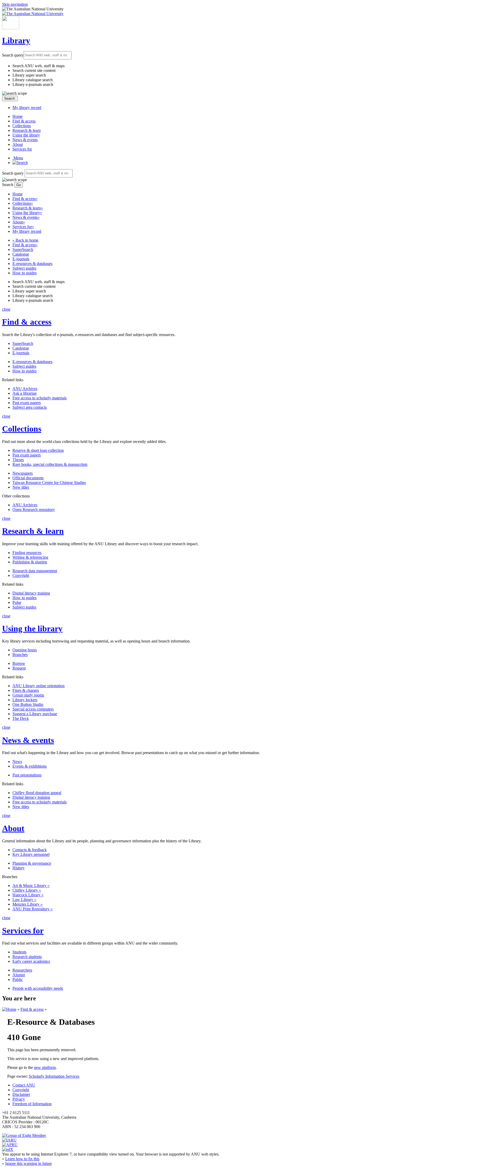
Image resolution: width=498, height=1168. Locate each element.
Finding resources (27, 552)
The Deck (20, 718)
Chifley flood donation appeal (36, 792)
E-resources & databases (32, 263)
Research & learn (26, 130)
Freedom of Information (32, 1104)
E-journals (20, 259)
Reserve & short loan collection (38, 450)
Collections (21, 126)
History (18, 868)
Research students (27, 956)
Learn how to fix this (22, 1159)
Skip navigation (15, 4)
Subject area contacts (29, 407)
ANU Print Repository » (32, 909)
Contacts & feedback (29, 850)
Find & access (24, 121)
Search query (13, 55)
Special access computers (33, 709)
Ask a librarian (24, 393)
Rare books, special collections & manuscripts (49, 464)
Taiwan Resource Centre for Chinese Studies (49, 482)
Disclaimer (21, 1094)
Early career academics (31, 961)
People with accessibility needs (37, 988)
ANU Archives (24, 388)
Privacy (18, 1099)
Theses (18, 459)
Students (19, 952)
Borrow (18, 663)
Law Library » (24, 899)
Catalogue (20, 254)
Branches (20, 654)
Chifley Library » (26, 890)
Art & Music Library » (31, 885)
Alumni (18, 975)
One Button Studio (27, 704)
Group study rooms (28, 695)
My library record (26, 107)
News (17, 761)
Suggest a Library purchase (34, 714)
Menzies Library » (27, 904)
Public (17, 979)
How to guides (24, 273)
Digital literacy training (31, 593)
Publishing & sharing (29, 562)
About (17, 144)
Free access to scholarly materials (39, 398)
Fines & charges (25, 690)
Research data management (34, 571)
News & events (25, 140)
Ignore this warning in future (28, 1163)
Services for (22, 149)
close (6, 309)
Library (16, 40)
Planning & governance (31, 863)
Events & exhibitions (29, 766)
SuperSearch (22, 249)
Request (19, 668)
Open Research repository (33, 509)
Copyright (20, 575)
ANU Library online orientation (38, 686)
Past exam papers (26, 402)
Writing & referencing (30, 557)
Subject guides (24, 268)
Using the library (26, 135)
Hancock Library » (28, 895)
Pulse (16, 602)
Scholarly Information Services (54, 1076)
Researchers (22, 970)
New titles (20, 487)
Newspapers (22, 473)
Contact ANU (23, 1085)
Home (17, 116)
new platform (45, 1067)
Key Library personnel (31, 854)
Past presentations (27, 775)
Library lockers (24, 700)
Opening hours (24, 650)
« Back (25, 240)
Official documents (28, 478)
